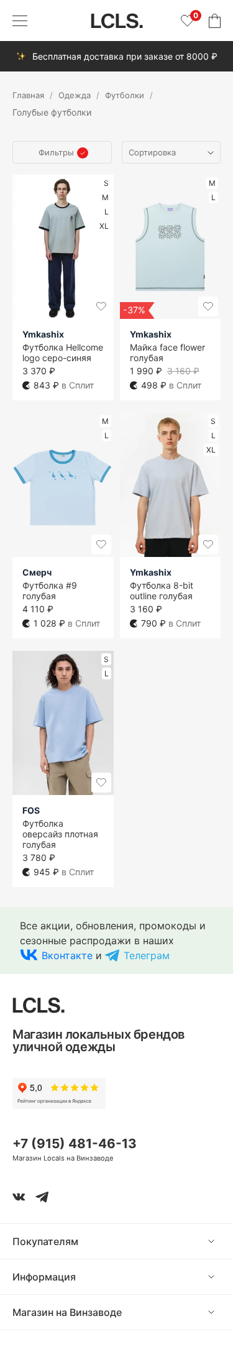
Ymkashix (43, 334)
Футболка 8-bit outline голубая (161, 590)
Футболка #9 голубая (49, 590)
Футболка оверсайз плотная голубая (60, 834)
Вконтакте (67, 955)
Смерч (37, 572)
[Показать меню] (19, 20)
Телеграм (147, 955)
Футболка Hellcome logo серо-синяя (62, 352)
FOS (31, 810)
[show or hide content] (220, 1241)
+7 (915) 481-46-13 (74, 1143)
